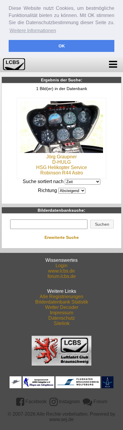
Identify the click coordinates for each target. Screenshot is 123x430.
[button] (102, 224)
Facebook (35, 401)
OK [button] (62, 46)
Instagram (69, 401)
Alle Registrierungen (61, 296)
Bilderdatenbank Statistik (61, 301)
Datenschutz (61, 318)
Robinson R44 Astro (61, 172)
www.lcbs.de (61, 270)
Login (61, 265)
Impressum (61, 312)
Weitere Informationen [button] (33, 30)
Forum (99, 401)
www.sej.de (61, 419)
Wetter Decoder (61, 307)
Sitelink (62, 323)
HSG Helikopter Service (61, 167)
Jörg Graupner (61, 156)
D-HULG (61, 162)
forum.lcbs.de (61, 276)
